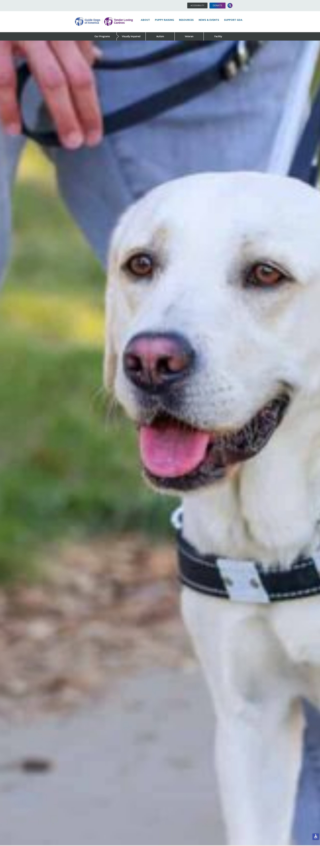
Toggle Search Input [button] (230, 5)
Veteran (189, 36)
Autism (160, 36)
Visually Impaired (131, 36)
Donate (217, 5)
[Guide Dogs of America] (104, 21)
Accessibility (197, 5)
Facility (218, 36)
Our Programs (102, 36)
